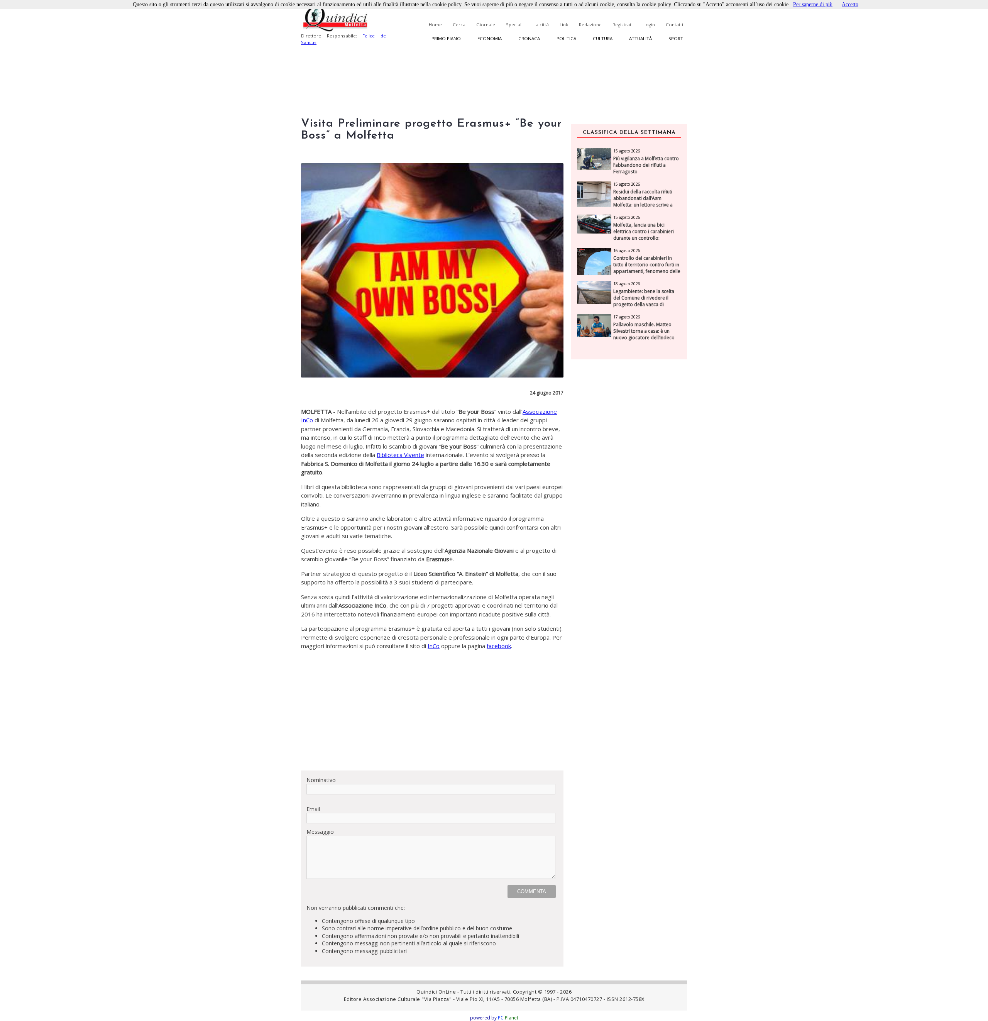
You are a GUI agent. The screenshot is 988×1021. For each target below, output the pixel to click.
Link (564, 24)
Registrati (622, 24)
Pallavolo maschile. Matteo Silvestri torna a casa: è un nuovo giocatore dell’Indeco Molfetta (644, 334)
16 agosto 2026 (626, 250)
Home (435, 24)
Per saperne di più (812, 4)
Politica (566, 38)
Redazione (590, 24)
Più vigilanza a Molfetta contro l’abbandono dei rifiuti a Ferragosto (646, 165)
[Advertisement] (432, 710)
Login (649, 24)
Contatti (674, 24)
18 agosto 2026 (626, 283)
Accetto (850, 4)
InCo (434, 646)
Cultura (602, 38)
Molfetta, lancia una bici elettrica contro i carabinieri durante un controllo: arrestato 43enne (643, 234)
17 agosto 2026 (626, 317)
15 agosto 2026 (626, 151)
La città (541, 24)
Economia (489, 38)
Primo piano (446, 38)
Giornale (485, 24)
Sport (675, 38)
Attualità (640, 38)
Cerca (459, 24)
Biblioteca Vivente (400, 455)
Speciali (514, 24)
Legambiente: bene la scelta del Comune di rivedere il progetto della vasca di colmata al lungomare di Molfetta (643, 304)
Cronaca (529, 38)
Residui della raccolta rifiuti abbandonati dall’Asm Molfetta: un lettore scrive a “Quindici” (643, 201)
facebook (499, 646)
